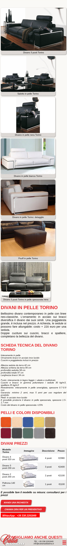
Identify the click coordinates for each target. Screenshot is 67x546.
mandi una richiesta (16, 502)
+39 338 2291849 (26, 515)
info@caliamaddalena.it (44, 544)
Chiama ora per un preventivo (23, 509)
